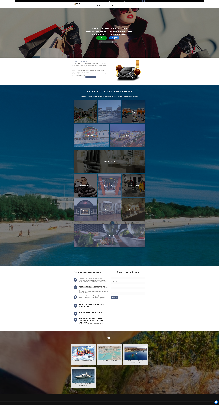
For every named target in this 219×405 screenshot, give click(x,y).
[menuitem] (88, 5)
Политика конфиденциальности (107, 1)
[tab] (79, 61)
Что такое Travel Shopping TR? (93, 1)
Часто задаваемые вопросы (120, 1)
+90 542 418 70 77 (78, 1)
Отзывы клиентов (131, 1)
